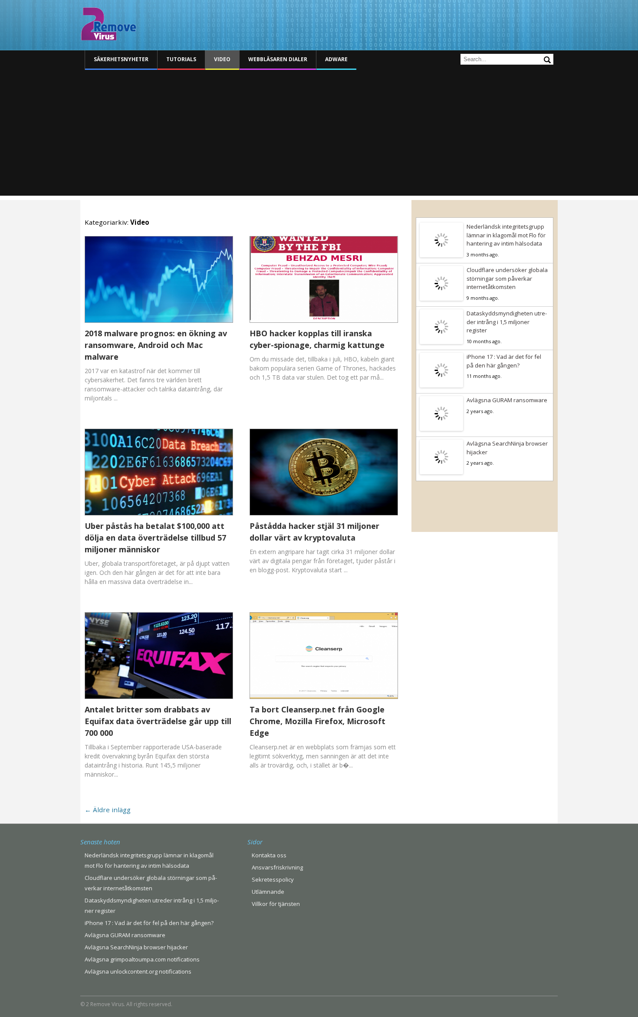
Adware (336, 59)
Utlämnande (268, 892)
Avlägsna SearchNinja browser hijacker (507, 448)
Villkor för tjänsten (276, 904)
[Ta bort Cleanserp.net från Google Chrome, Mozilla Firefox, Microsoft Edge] (324, 698)
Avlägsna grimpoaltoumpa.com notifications (142, 959)
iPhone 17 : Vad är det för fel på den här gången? (504, 361)
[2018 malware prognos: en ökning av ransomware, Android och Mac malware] (159, 322)
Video (222, 59)
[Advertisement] (319, 135)
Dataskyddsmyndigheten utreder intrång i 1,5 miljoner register (507, 321)
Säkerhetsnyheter (121, 59)
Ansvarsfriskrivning (277, 867)
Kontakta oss (269, 855)
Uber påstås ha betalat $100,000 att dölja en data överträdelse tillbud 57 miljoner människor (155, 537)
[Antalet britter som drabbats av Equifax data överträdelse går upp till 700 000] (159, 698)
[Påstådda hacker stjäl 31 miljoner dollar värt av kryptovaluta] (324, 515)
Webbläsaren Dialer (277, 59)
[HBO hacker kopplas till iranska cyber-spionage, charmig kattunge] (324, 322)
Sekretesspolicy (273, 879)
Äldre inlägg (108, 809)
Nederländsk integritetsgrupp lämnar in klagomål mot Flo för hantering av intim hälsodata (506, 235)
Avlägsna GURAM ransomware (507, 400)
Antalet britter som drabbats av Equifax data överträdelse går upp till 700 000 (158, 721)
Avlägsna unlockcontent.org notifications (138, 971)
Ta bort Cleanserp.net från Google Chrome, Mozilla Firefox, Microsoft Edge (317, 721)
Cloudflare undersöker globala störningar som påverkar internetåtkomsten (507, 278)
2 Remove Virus (108, 24)
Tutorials (181, 59)
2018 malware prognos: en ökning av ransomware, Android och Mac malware (156, 345)
